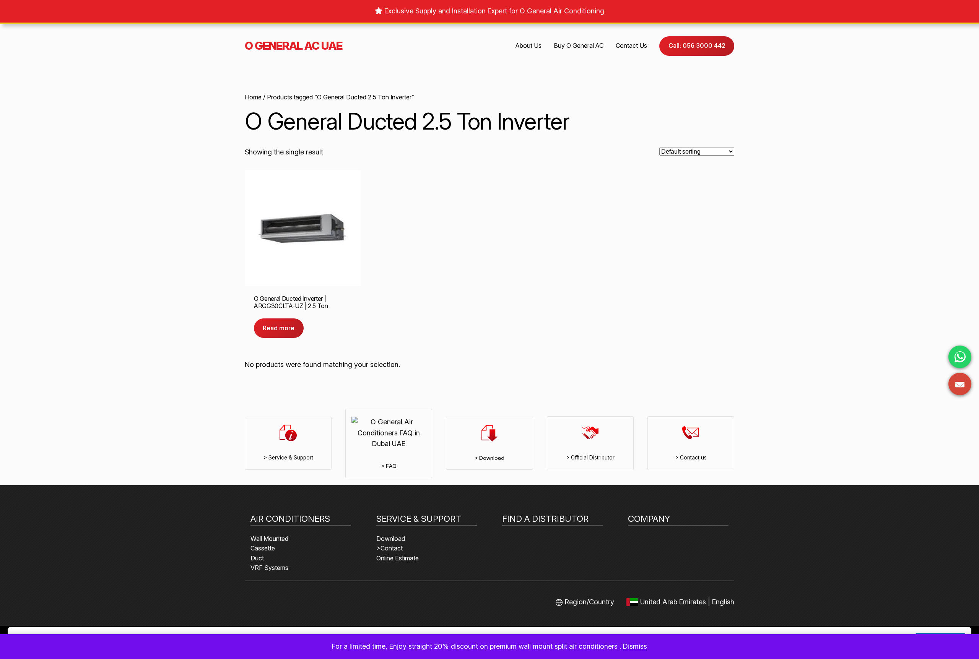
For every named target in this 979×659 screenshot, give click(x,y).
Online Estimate (397, 558)
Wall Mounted (269, 538)
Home (253, 97)
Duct (257, 558)
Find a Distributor (545, 518)
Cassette (262, 548)
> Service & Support (288, 457)
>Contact (389, 548)
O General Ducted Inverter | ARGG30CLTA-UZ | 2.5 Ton (291, 302)
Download (390, 538)
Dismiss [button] (635, 646)
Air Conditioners (290, 518)
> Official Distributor (590, 457)
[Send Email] (959, 384)
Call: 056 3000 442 (696, 45)
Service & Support (418, 518)
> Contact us (691, 457)
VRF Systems (269, 567)
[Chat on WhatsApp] (959, 357)
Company (649, 518)
